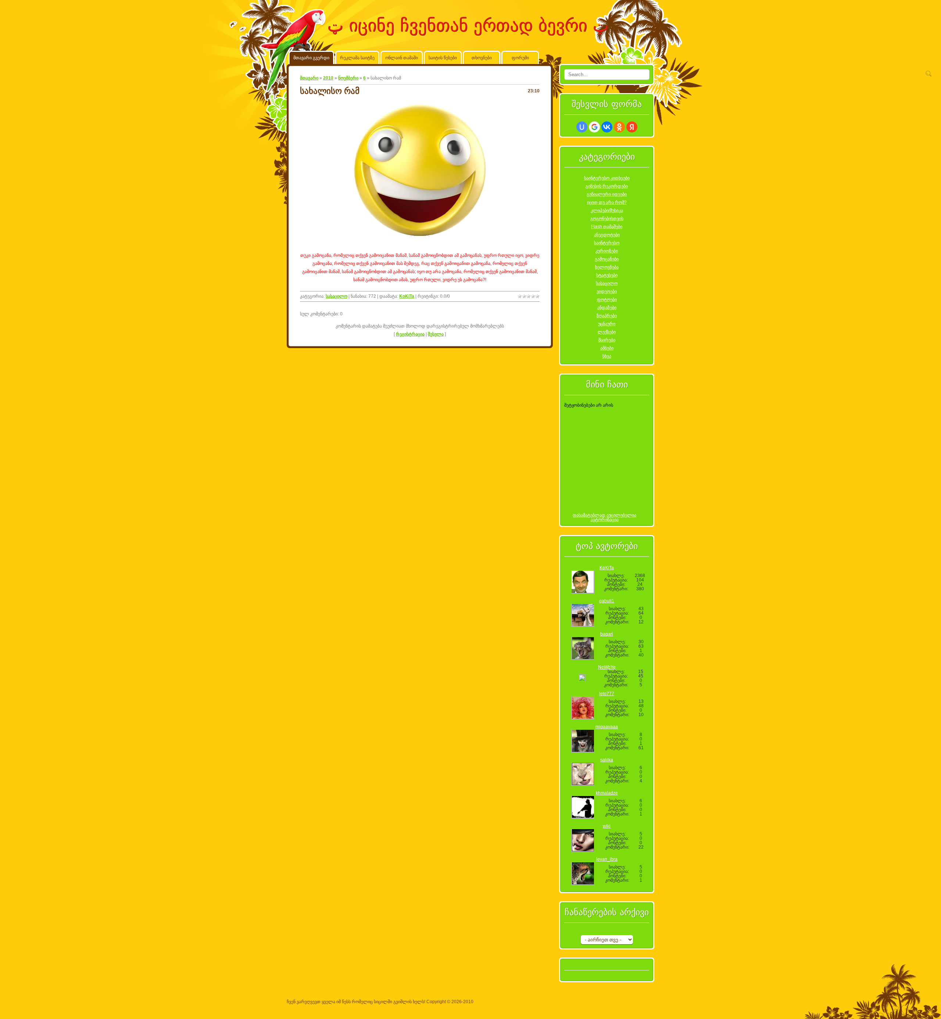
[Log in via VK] (606, 126)
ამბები (606, 348)
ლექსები (607, 332)
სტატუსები (607, 275)
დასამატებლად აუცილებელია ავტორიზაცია (604, 517)
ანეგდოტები (607, 234)
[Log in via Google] (594, 126)
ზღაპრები (607, 315)
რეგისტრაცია (410, 334)
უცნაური (606, 323)
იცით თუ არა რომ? (607, 202)
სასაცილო (336, 296)
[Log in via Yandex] (631, 126)
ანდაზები (606, 307)
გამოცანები (607, 259)
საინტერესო (606, 242)
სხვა (606, 356)
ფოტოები (607, 299)
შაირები (606, 340)
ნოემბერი (348, 78)
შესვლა (436, 334)
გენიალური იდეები (607, 194)
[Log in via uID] (581, 126)
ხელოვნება (607, 267)
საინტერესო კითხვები (607, 178)
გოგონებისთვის (606, 218)
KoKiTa (406, 296)
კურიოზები (606, 251)
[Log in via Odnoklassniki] (619, 126)
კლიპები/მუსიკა (607, 210)
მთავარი (309, 78)
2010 (328, 78)
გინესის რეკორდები (607, 186)
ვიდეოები (607, 291)
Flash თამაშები (606, 226)
